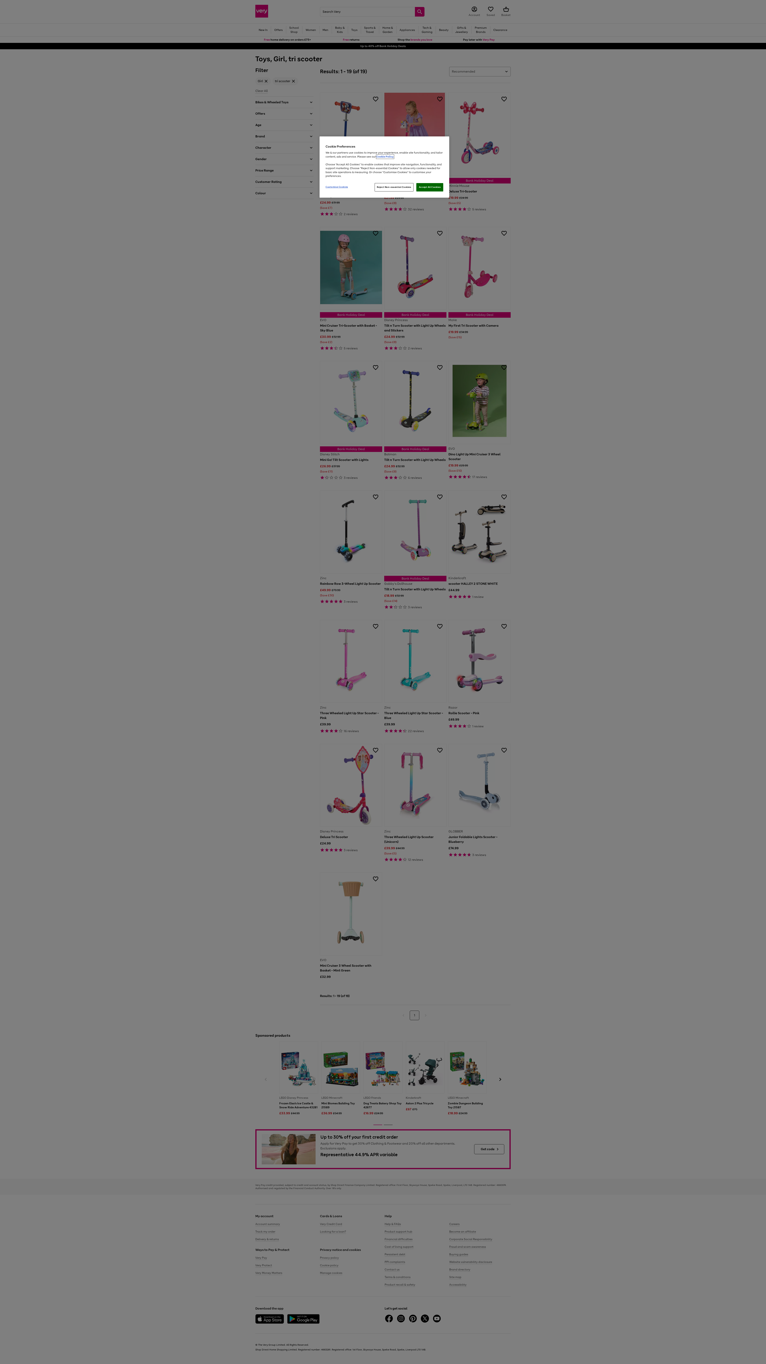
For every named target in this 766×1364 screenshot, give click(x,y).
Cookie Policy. (385, 157)
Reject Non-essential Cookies (394, 187)
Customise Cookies (337, 186)
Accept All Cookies (430, 187)
